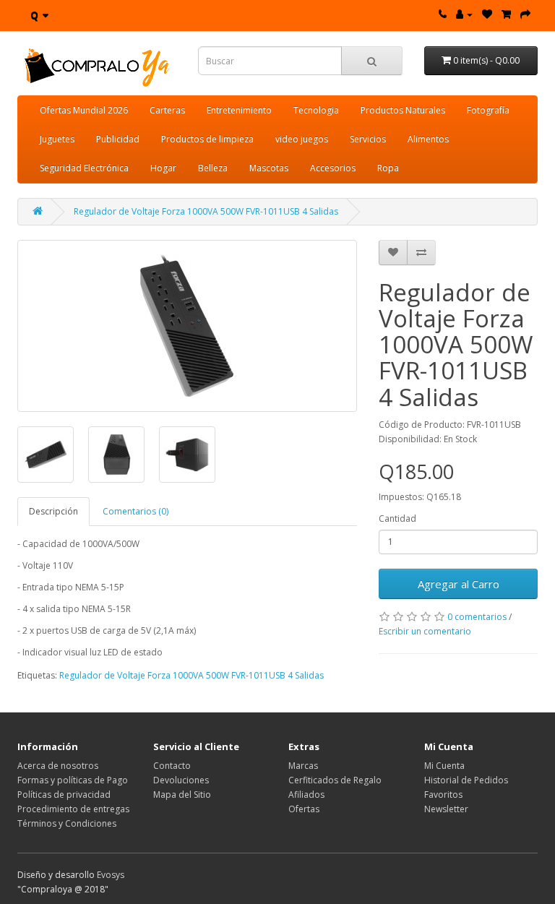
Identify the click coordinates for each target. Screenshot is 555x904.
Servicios (368, 139)
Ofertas (303, 809)
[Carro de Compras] (506, 14)
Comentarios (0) (135, 511)
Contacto (172, 765)
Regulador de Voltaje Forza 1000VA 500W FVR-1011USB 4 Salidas (206, 211)
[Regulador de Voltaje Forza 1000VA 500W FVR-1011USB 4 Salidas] (187, 326)
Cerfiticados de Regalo (335, 780)
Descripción (53, 511)
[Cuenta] (464, 14)
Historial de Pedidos (466, 780)
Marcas (303, 765)
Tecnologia (316, 110)
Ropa (388, 168)
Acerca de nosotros (57, 765)
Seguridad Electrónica (84, 168)
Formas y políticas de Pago (72, 780)
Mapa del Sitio (182, 794)
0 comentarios (477, 617)
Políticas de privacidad (64, 794)
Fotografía (488, 110)
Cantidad (397, 518)
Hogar (163, 168)
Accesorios (333, 168)
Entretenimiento (239, 110)
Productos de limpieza (207, 139)
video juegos (301, 139)
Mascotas (268, 168)
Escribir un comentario (425, 631)
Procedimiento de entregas (73, 809)
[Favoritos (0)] (487, 14)
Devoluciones (181, 780)
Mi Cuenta (444, 765)
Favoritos (443, 794)
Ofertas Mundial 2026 (84, 110)
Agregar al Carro (458, 584)
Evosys (110, 875)
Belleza (213, 168)
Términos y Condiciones (66, 823)
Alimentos (428, 139)
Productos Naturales (403, 110)
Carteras (167, 110)
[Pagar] (525, 14)
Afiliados (306, 794)
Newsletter (446, 809)
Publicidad (117, 139)
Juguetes (57, 139)
